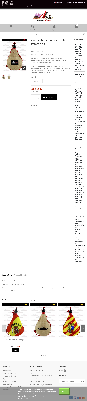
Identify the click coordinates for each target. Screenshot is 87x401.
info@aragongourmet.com (42, 385)
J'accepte (64, 391)
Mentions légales (9, 376)
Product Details (20, 275)
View (15, 350)
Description (7, 275)
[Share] (31, 106)
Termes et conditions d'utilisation (10, 383)
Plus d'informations (38, 396)
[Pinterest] (36, 106)
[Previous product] (83, 34)
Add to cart (50, 97)
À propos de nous (9, 379)
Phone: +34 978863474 (76, 2)
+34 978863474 (38, 381)
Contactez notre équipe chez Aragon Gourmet (20, 6)
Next (83, 328)
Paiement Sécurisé (10, 373)
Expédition (7, 370)
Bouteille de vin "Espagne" (15, 340)
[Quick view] (15, 337)
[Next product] (84, 34)
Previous (4, 328)
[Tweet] (34, 106)
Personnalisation (24, 398)
